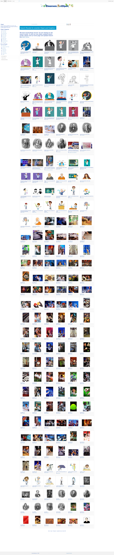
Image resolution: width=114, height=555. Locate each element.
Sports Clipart (4, 42)
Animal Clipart (4, 30)
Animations (47, 86)
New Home (25, 37)
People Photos (4, 50)
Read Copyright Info (4, 56)
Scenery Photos (5, 53)
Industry (71, 69)
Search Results (35, 24)
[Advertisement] (57, 15)
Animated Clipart (4, 33)
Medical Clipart (4, 38)
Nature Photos (4, 49)
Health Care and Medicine (25, 87)
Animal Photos (4, 45)
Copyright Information (69, 553)
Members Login (110, 1)
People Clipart (4, 39)
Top (32, 24)
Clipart (5, 1)
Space (70, 181)
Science (23, 53)
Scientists (83, 118)
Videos (3, 54)
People (47, 182)
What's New (9, 1)
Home (2, 1)
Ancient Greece (60, 182)
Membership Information (4, 59)
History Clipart (4, 34)
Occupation (59, 486)
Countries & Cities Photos (6, 46)
